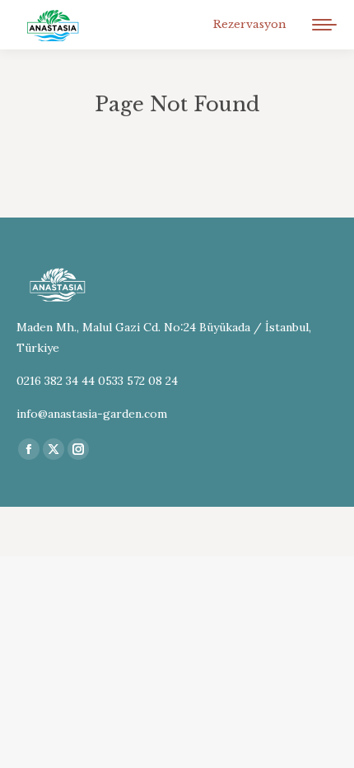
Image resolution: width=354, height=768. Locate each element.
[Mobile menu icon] (324, 25)
